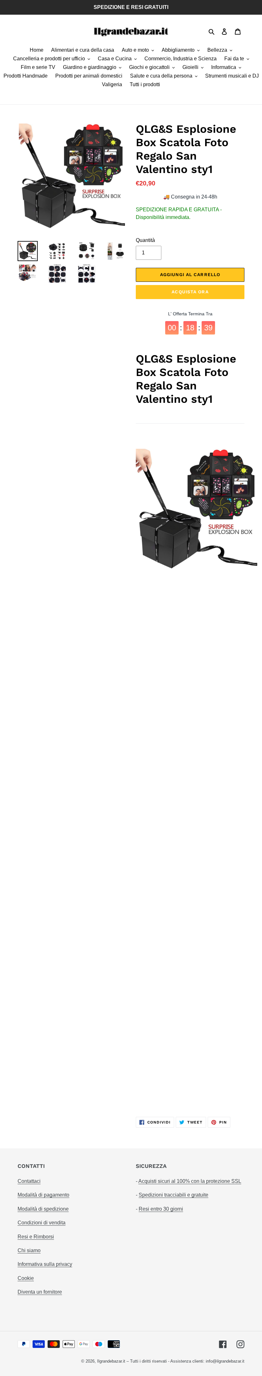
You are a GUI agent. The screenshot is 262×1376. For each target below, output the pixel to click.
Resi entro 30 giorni (161, 1209)
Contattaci (29, 1181)
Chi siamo (29, 1250)
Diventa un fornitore (40, 1292)
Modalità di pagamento (43, 1195)
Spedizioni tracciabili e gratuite (173, 1195)
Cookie (26, 1278)
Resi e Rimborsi (36, 1236)
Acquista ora (190, 291)
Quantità (145, 240)
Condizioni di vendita (42, 1222)
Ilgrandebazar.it (111, 1361)
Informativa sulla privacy (45, 1264)
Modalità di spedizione (43, 1209)
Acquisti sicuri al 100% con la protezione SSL (189, 1181)
